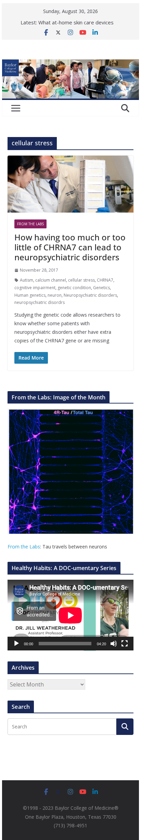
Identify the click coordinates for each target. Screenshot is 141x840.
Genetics (101, 288)
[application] (70, 615)
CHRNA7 (105, 280)
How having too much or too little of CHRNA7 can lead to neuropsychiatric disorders (70, 247)
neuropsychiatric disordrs (39, 302)
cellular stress (81, 280)
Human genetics (30, 295)
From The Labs (30, 224)
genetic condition (74, 288)
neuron (55, 295)
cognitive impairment (34, 288)
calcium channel (50, 280)
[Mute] (113, 643)
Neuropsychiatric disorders (90, 295)
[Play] (16, 643)
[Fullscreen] (124, 643)
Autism (26, 280)
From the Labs (24, 546)
